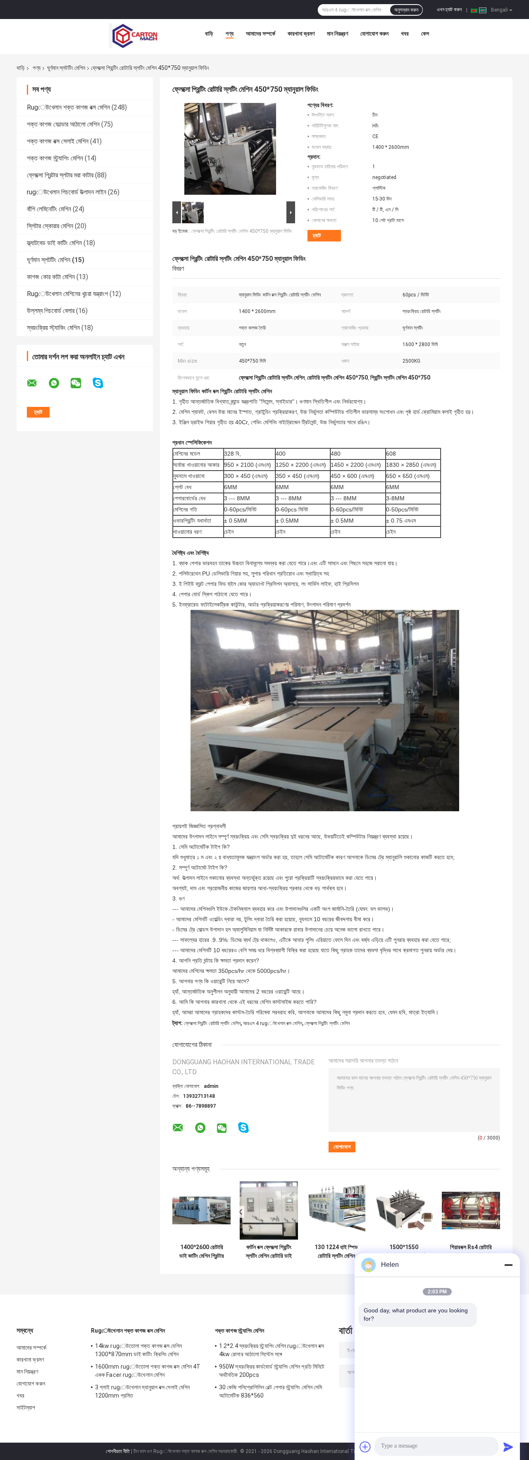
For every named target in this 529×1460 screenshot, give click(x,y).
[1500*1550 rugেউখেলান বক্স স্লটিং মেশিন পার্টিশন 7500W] (403, 1210)
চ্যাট (317, 235)
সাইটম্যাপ (26, 1407)
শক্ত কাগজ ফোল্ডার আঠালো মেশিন (63, 124)
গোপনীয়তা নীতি (118, 1451)
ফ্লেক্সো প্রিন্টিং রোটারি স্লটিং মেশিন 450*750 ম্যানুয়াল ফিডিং (241, 231)
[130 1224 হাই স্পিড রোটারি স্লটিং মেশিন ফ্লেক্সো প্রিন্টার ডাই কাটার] (336, 1210)
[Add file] (365, 1447)
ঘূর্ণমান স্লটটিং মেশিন (66, 68)
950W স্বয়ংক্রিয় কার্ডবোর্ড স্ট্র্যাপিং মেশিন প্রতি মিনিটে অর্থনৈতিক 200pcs (271, 1370)
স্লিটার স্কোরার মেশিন (50, 226)
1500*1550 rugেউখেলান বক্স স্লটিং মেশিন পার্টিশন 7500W (404, 1251)
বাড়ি (209, 33)
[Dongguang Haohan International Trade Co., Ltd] (133, 35)
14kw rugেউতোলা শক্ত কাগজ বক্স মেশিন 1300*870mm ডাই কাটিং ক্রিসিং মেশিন (138, 1350)
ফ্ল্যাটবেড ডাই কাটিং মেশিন (54, 243)
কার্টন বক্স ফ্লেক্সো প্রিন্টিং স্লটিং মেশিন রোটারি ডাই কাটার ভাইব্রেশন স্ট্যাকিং (268, 1251)
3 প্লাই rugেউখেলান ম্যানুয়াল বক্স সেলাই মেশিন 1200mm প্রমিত (142, 1391)
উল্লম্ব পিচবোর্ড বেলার (50, 311)
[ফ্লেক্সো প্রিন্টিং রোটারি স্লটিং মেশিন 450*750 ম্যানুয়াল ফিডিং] (230, 150)
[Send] (508, 1447)
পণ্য (230, 33)
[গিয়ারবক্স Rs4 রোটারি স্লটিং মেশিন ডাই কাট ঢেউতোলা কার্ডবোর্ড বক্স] (471, 1210)
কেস (425, 33)
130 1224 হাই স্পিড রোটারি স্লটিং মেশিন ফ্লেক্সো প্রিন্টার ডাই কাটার (336, 1251)
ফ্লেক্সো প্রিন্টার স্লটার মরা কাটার (60, 175)
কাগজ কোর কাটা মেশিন (51, 277)
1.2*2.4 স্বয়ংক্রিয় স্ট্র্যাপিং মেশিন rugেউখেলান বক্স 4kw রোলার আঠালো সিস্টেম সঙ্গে (271, 1350)
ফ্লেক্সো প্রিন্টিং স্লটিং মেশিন (327, 1023)
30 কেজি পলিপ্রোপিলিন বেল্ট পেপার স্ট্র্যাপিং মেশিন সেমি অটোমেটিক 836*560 (270, 1391)
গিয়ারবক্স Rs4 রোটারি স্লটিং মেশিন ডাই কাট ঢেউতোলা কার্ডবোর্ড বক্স (471, 1251)
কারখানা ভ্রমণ (301, 33)
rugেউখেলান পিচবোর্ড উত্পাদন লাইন (66, 192)
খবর (405, 33)
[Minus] (508, 1265)
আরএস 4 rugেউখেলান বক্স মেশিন (272, 1023)
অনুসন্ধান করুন (406, 10)
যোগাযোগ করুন (374, 33)
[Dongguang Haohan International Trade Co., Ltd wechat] (81, 383)
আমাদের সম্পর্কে (260, 33)
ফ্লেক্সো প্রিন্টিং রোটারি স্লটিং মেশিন (212, 1023)
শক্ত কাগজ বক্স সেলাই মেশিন (57, 141)
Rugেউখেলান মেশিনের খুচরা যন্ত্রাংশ (67, 294)
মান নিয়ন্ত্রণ (337, 33)
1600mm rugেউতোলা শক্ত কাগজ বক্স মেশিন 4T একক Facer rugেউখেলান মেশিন (147, 1370)
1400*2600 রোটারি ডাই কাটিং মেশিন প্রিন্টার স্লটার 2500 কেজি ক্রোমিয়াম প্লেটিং (201, 1251)
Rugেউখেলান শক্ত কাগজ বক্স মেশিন (68, 107)
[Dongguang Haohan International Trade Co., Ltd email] (37, 383)
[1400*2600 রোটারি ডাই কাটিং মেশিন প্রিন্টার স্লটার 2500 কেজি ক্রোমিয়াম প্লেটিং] (201, 1210)
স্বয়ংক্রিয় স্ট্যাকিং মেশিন (53, 328)
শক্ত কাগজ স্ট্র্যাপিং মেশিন (55, 158)
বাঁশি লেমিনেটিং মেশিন (49, 209)
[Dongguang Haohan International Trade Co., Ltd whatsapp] (59, 383)
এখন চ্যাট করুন (449, 9)
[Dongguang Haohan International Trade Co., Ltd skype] (103, 383)
